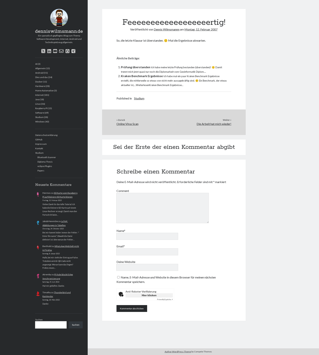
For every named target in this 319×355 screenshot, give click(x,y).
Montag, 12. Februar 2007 (200, 29)
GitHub (38, 139)
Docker (38, 81)
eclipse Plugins (44, 166)
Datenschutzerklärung (46, 135)
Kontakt (39, 148)
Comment (122, 190)
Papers (40, 170)
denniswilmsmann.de (59, 31)
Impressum (41, 144)
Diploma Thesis (45, 161)
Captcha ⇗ (165, 299)
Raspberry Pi (41, 108)
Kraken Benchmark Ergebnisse (142, 76)
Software (39, 112)
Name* (120, 230)
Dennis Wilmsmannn (166, 29)
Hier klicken (149, 295)
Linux (38, 103)
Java (37, 99)
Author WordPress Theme (178, 351)
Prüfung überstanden (135, 67)
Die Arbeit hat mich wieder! (214, 124)
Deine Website (125, 261)
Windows (40, 121)
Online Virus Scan (127, 124)
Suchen (39, 319)
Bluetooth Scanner (46, 157)
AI (36, 63)
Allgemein (40, 68)
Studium (39, 117)
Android (39, 72)
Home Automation (44, 90)
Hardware (40, 86)
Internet (39, 95)
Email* (120, 246)
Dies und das (41, 77)
